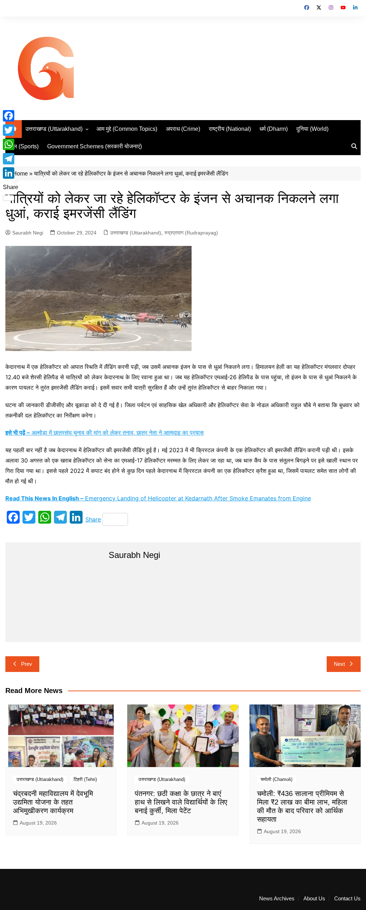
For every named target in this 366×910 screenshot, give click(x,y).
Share (93, 519)
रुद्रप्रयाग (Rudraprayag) (191, 233)
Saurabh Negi (27, 233)
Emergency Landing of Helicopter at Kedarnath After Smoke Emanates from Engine (158, 498)
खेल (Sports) (24, 146)
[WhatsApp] (10, 144)
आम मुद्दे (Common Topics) (127, 129)
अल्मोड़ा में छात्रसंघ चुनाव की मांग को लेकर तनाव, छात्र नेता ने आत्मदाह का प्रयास (104, 432)
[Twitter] (10, 130)
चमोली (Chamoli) (276, 779)
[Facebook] (10, 116)
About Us (314, 898)
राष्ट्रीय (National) (230, 129)
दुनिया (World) (312, 129)
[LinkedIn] (10, 173)
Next (339, 664)
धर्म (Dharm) (273, 129)
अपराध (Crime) (183, 129)
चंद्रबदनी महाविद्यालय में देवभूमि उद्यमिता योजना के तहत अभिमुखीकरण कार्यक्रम (53, 802)
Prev (26, 664)
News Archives (277, 898)
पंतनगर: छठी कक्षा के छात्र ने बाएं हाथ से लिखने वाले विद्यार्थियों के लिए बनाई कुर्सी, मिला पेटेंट (181, 802)
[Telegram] (10, 159)
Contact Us (347, 898)
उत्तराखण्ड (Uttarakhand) (54, 129)
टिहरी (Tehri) (85, 779)
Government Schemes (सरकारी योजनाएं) (94, 146)
